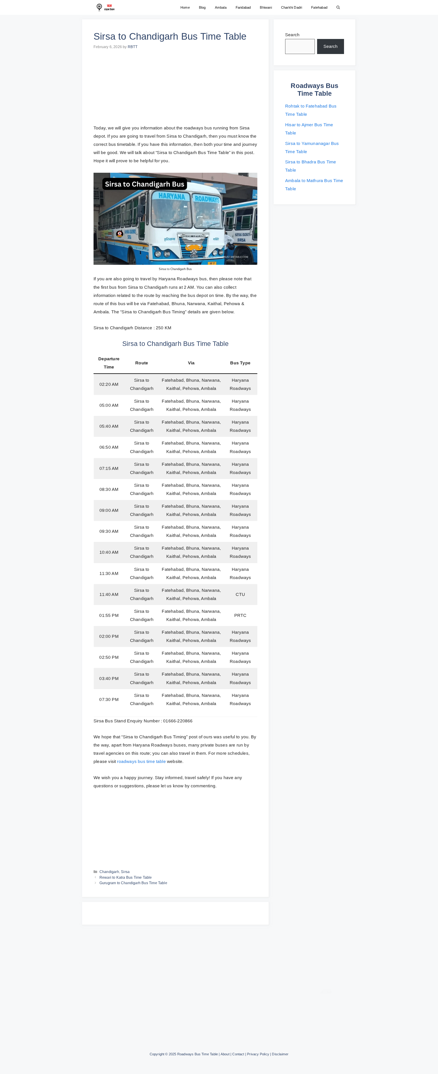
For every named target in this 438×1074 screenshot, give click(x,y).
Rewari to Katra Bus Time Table (125, 877)
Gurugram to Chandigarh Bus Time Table (133, 883)
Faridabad (243, 7)
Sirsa (125, 872)
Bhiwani (266, 7)
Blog (202, 7)
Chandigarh (109, 872)
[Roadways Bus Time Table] (105, 7)
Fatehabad (319, 7)
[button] (338, 7)
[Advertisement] (175, 90)
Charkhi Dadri (291, 7)
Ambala (221, 7)
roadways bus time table (141, 761)
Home (185, 7)
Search (292, 34)
